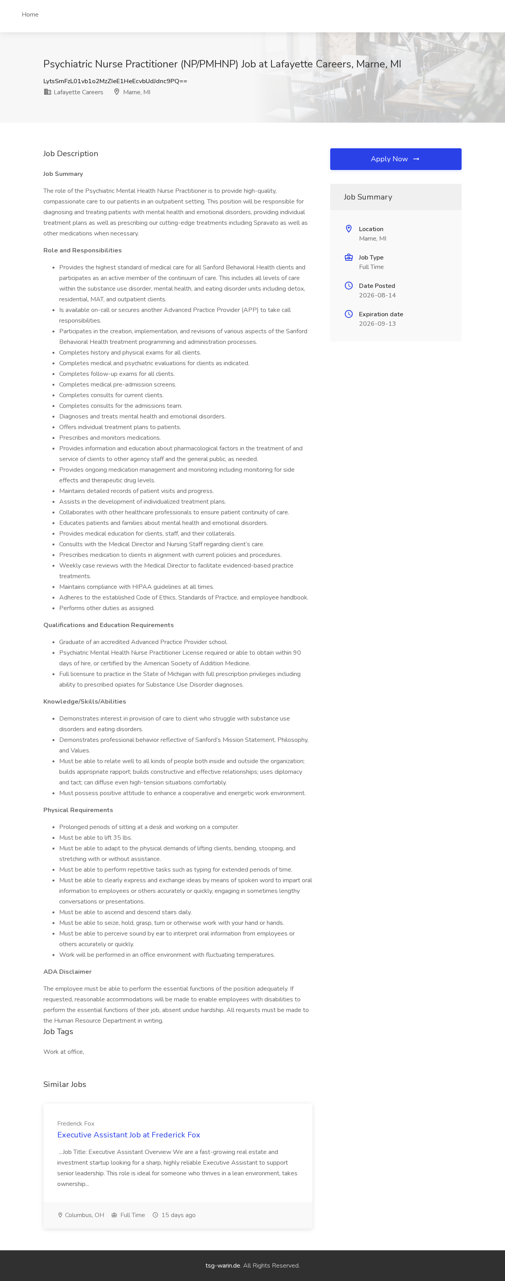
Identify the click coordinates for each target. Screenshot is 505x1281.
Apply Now (390, 159)
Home (30, 14)
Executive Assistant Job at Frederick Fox (128, 1135)
